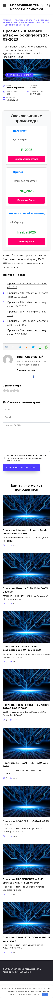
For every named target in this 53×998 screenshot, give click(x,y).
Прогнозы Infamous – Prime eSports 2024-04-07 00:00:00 (25, 532)
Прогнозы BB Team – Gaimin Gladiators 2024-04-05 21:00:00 (22, 648)
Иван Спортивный (30, 356)
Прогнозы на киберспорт (19, 75)
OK (45, 994)
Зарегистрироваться (26, 159)
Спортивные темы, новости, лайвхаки (26, 7)
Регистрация (26, 241)
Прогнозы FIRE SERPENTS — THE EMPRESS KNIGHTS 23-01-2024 (23, 881)
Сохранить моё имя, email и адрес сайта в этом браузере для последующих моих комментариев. (26, 458)
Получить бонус (26, 200)
